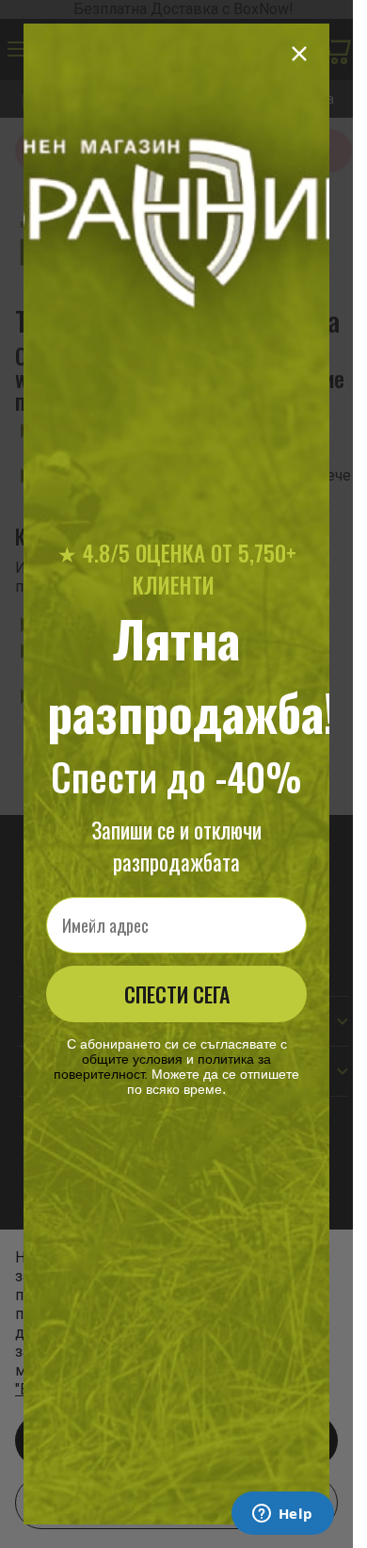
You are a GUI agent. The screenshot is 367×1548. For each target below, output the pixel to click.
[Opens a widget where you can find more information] (282, 1515)
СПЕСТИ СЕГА (177, 994)
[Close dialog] (299, 54)
